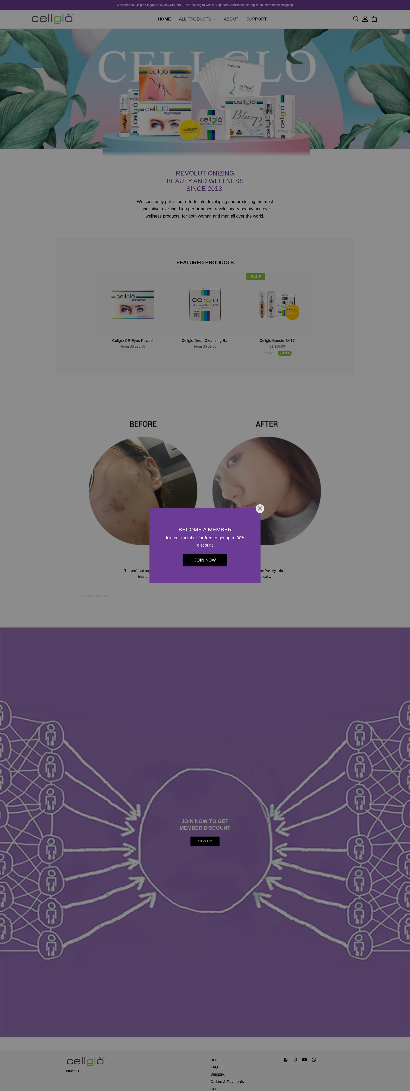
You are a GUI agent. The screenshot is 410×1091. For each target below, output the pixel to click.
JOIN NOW (205, 559)
